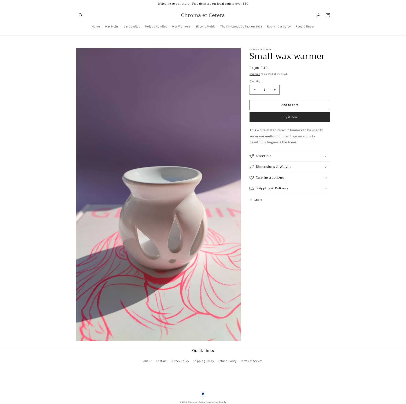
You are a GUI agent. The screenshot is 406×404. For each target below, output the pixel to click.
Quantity (255, 81)
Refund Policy (227, 361)
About (147, 361)
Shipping (255, 73)
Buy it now (290, 117)
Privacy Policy (179, 361)
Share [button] (258, 200)
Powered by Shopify (216, 402)
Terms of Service (251, 361)
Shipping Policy (203, 361)
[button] (80, 15)
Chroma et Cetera (196, 402)
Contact (161, 361)
